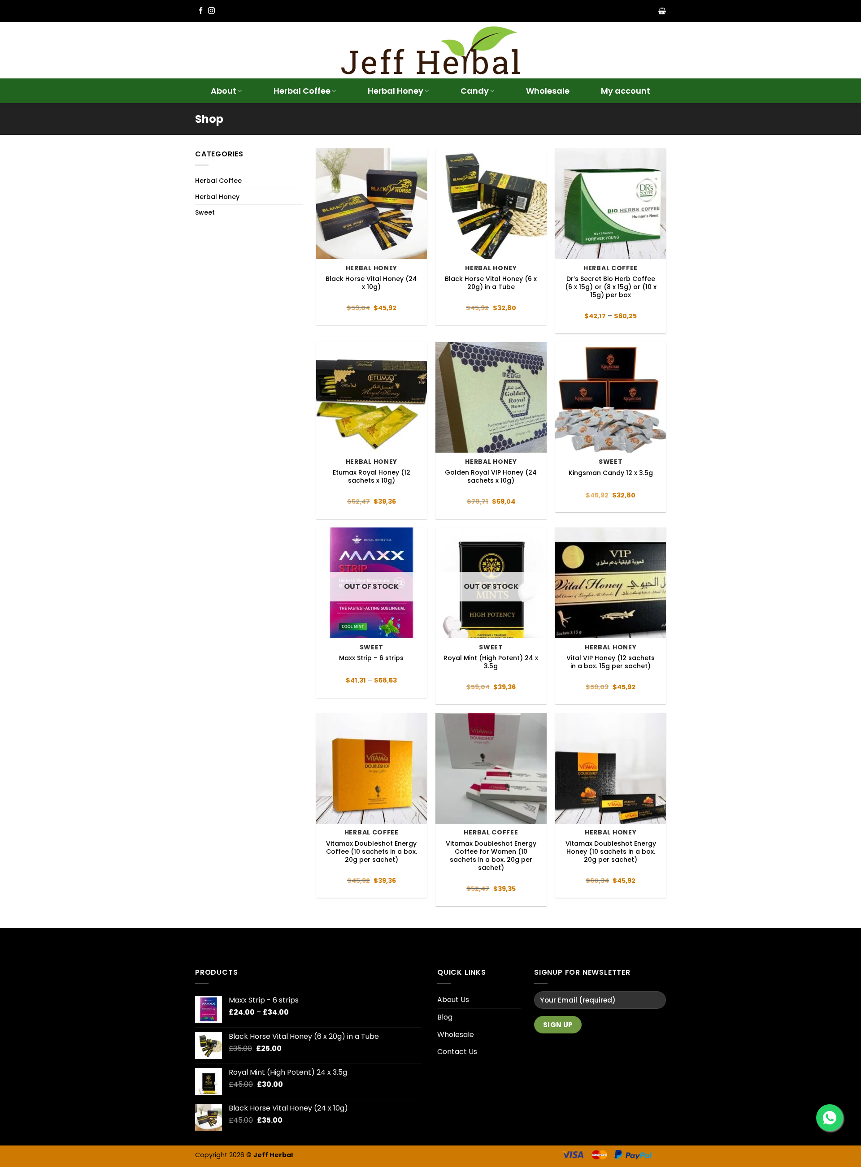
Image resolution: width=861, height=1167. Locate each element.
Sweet (205, 212)
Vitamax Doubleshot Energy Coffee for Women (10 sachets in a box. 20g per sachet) (491, 855)
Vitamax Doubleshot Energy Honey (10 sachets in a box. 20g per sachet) (610, 851)
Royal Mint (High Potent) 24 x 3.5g (491, 662)
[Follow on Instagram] (211, 11)
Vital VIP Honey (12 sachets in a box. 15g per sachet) (610, 662)
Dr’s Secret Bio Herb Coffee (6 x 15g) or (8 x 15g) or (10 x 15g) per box (611, 287)
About (223, 90)
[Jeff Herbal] (430, 50)
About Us (453, 999)
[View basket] (662, 11)
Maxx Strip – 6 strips (371, 658)
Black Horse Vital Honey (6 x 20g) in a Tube (491, 283)
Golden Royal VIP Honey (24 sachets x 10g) (491, 476)
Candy (475, 90)
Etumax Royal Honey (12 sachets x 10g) (371, 476)
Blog (444, 1017)
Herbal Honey (395, 90)
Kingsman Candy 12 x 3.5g (611, 473)
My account (625, 90)
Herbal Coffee (302, 90)
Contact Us (457, 1051)
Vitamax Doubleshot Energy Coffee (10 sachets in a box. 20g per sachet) (371, 851)
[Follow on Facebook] (200, 11)
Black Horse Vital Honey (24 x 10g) (371, 283)
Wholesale (548, 90)
